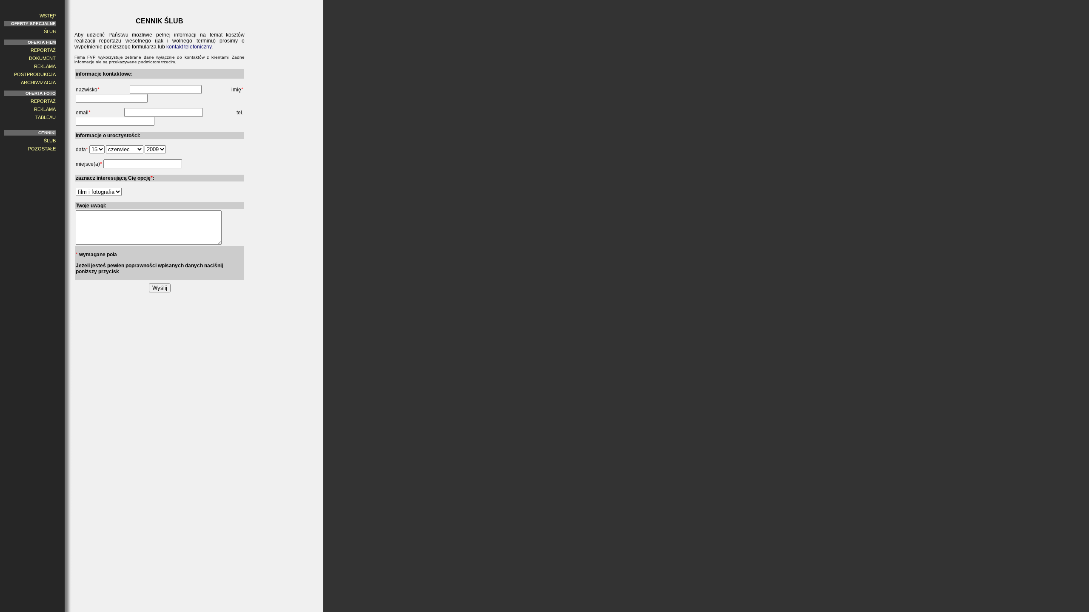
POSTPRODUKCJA (35, 74)
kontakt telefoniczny (188, 47)
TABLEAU (45, 117)
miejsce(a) (89, 164)
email (83, 113)
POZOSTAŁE (42, 148)
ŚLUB (50, 31)
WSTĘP (48, 15)
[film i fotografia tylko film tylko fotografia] (99, 192)
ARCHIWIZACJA (38, 82)
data (82, 150)
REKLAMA (45, 66)
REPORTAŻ (43, 50)
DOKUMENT (42, 58)
